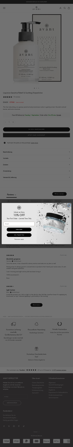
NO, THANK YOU (19, 235)
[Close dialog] (69, 205)
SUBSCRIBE (19, 229)
